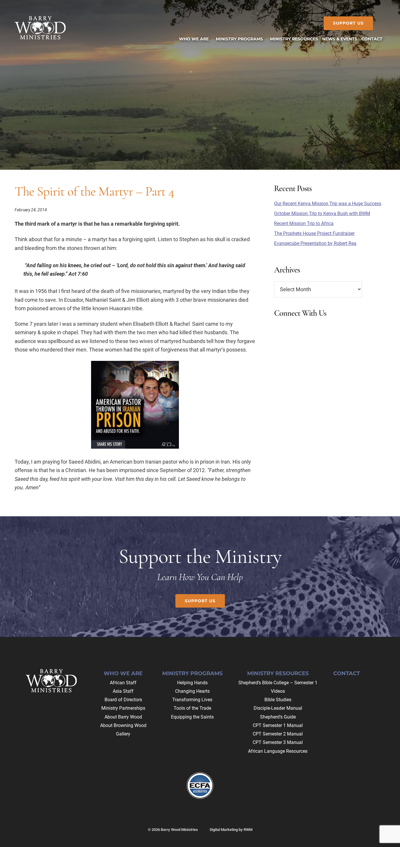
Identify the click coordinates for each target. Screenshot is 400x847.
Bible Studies (277, 699)
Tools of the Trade (192, 708)
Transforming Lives (192, 699)
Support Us (348, 23)
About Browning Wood (123, 725)
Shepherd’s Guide (278, 717)
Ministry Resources (278, 673)
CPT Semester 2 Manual (278, 734)
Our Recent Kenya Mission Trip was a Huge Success (327, 203)
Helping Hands (192, 682)
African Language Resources (277, 751)
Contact (346, 673)
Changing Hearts (192, 691)
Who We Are (123, 673)
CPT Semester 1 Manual (278, 725)
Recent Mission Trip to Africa (304, 223)
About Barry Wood (123, 717)
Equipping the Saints (192, 717)
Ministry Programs (192, 673)
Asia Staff (123, 691)
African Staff (123, 682)
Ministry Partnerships (123, 708)
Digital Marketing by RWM (231, 829)
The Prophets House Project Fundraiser (314, 233)
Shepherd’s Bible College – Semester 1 (277, 682)
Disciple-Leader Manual (278, 708)
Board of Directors (123, 699)
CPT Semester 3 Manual (278, 742)
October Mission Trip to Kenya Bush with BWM (322, 213)
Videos (278, 691)
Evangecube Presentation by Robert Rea (315, 243)
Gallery (123, 734)
